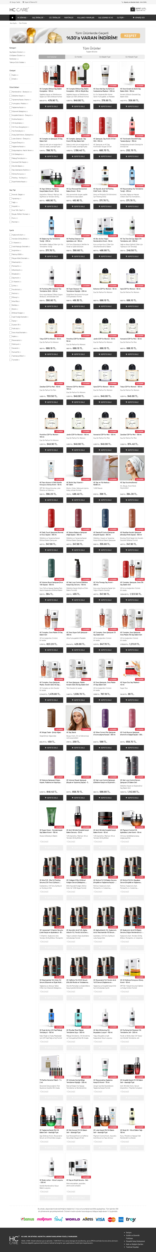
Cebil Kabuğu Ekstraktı (21, 246)
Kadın (15, 75)
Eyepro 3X (16, 325)
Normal (15, 222)
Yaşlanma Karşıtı (19, 107)
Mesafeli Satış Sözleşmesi (135, 1241)
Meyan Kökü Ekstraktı (20, 258)
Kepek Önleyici (18, 143)
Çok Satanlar (52, 57)
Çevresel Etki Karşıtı (20, 162)
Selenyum (16, 344)
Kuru (15, 218)
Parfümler (68, 18)
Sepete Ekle (52, 106)
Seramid (16, 348)
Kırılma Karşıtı (17, 119)
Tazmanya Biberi (18, 356)
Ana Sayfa (13, 23)
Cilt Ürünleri (54, 18)
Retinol (15, 293)
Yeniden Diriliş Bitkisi (20, 239)
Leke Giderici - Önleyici (21, 139)
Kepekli (16, 206)
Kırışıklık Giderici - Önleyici (22, 115)
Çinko (15, 286)
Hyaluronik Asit (18, 235)
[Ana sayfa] (12, 18)
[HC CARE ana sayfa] (19, 9)
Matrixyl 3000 (17, 254)
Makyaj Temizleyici (19, 158)
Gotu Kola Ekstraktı (19, 332)
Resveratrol (17, 340)
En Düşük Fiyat (104, 57)
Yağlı (15, 202)
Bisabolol (16, 274)
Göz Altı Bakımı (18, 166)
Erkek (15, 79)
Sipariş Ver (140, 18)
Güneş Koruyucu (19, 174)
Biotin (15, 309)
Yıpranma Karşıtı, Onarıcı (21, 100)
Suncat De (16, 352)
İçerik (11, 230)
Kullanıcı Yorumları (85, 18)
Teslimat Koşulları (132, 1247)
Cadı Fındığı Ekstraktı (20, 317)
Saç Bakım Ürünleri (17, 52)
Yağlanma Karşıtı (18, 146)
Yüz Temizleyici (18, 131)
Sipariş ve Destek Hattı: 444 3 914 (135, 2)
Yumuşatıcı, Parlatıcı (20, 103)
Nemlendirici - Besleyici (22, 92)
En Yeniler (78, 57)
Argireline (16, 250)
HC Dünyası (21, 18)
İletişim (120, 18)
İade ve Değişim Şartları (134, 1244)
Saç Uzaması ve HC (105, 18)
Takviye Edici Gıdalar (17, 62)
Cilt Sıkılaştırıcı (18, 154)
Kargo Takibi (16, 2)
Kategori (12, 48)
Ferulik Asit (17, 289)
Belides (15, 305)
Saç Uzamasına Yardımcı (21, 170)
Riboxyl (15, 297)
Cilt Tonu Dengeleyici (20, 127)
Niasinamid (17, 262)
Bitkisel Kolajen (18, 313)
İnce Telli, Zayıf (18, 210)
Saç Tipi (12, 190)
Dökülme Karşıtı (18, 96)
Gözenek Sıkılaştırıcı (20, 111)
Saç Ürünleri (37, 18)
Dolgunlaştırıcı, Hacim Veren (22, 150)
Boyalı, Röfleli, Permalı (21, 214)
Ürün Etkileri (14, 87)
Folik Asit (16, 328)
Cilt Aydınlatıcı (18, 123)
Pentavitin (16, 266)
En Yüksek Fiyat (131, 57)
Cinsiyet (12, 70)
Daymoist (16, 278)
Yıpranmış (16, 198)
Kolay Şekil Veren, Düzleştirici (23, 135)
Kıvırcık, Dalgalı (18, 194)
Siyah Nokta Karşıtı (19, 182)
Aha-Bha (16, 301)
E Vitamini (16, 282)
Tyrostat (16, 360)
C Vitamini (16, 243)
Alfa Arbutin (17, 270)
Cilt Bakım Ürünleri (17, 55)
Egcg (14, 321)
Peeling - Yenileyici (19, 178)
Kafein (15, 336)
